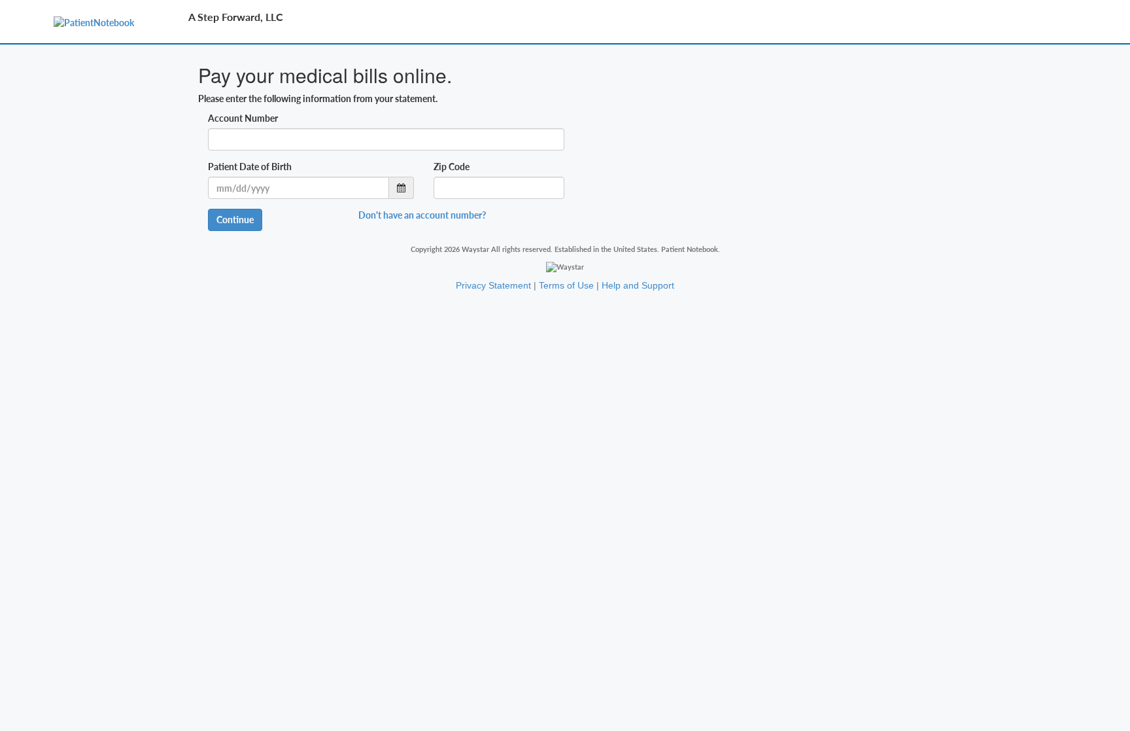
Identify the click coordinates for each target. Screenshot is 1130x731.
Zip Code (452, 166)
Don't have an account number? (422, 215)
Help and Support (638, 285)
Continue (235, 219)
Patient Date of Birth (250, 166)
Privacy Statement (493, 285)
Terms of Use (566, 285)
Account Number (243, 118)
